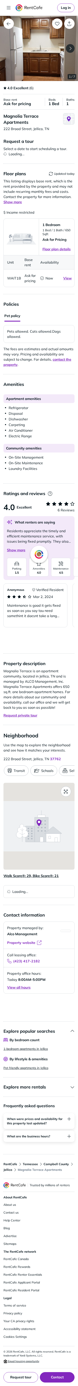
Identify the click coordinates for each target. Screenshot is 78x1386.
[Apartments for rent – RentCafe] (35, 7)
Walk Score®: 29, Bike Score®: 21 (31, 876)
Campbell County (56, 1164)
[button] (39, 48)
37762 (55, 759)
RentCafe (10, 1164)
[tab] (12, 316)
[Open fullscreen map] (66, 791)
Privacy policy (12, 1313)
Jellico (7, 1170)
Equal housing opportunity (23, 1361)
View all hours (19, 987)
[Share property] (69, 23)
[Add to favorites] (57, 23)
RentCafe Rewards (16, 1267)
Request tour (20, 1377)
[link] (66, 7)
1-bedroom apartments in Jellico (25, 1049)
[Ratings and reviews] (50, 493)
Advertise (10, 1236)
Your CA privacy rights (18, 1321)
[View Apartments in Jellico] (8, 23)
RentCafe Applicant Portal (21, 1282)
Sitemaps (9, 1244)
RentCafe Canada (16, 1259)
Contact (57, 1377)
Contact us (11, 1212)
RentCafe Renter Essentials (22, 1275)
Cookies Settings (15, 1337)
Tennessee (30, 1164)
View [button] (67, 278)
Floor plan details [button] (56, 249)
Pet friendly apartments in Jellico (25, 1068)
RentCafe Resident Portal (21, 1290)
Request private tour (20, 715)
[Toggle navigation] (8, 8)
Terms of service (14, 1305)
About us (9, 1205)
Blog (6, 1228)
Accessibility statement (19, 1329)
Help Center (11, 1220)
